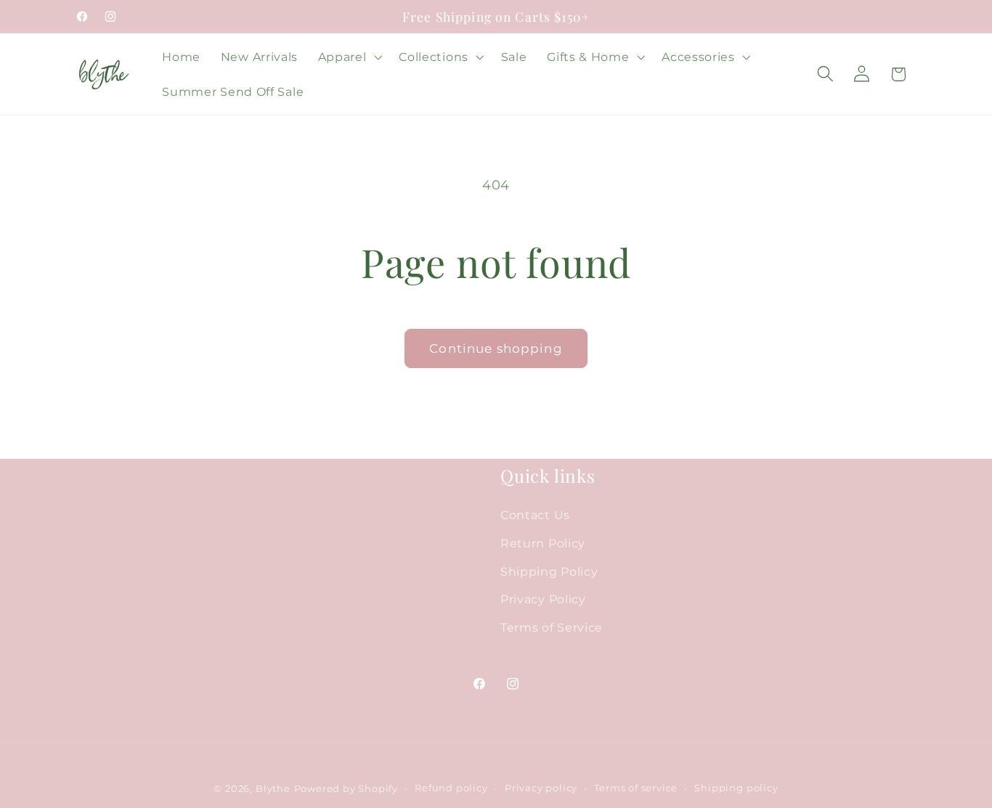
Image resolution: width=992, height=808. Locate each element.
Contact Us (535, 514)
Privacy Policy (543, 599)
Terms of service (636, 788)
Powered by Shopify (346, 788)
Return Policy (542, 543)
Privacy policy (541, 788)
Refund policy (451, 788)
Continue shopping (496, 348)
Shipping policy (736, 788)
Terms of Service (551, 628)
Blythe (273, 788)
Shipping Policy (549, 571)
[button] (348, 56)
